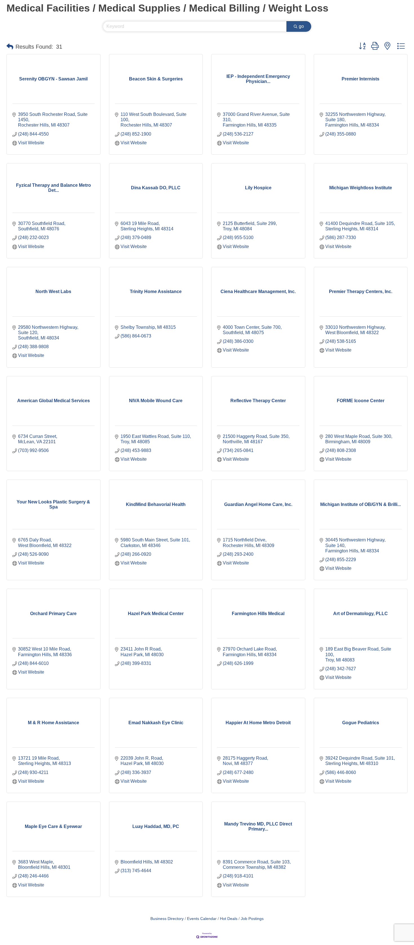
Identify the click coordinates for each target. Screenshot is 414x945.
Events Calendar (202, 919)
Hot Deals (228, 919)
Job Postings (252, 919)
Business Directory (167, 919)
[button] (9, 47)
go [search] (301, 26)
